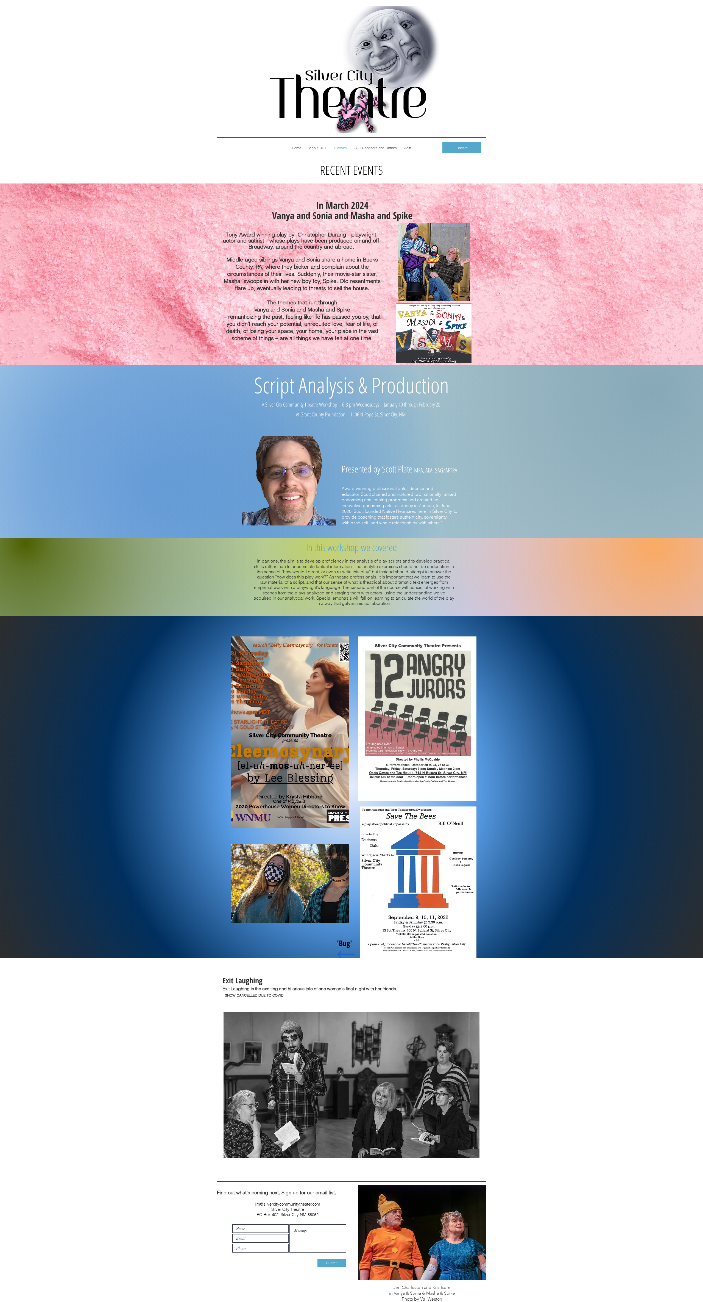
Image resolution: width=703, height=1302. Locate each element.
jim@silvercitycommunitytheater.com (287, 1204)
